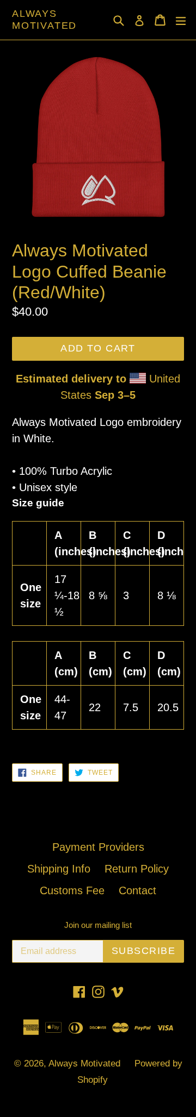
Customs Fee (72, 890)
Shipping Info (58, 869)
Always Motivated (44, 19)
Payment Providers (98, 847)
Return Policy (137, 869)
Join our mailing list (98, 925)
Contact (137, 890)
